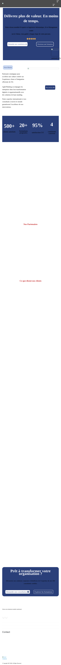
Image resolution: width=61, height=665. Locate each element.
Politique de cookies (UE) (9, 626)
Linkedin (6, 617)
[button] (57, 5)
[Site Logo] (6, 5)
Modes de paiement (8, 624)
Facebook (3, 617)
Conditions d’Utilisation (8, 621)
